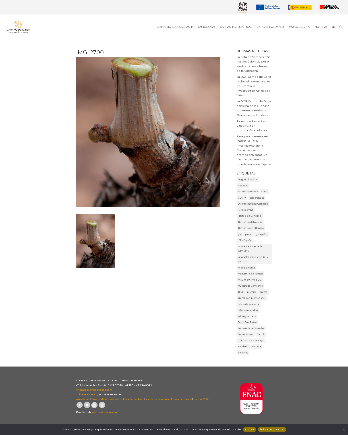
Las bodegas (207, 27)
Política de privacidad (104, 398)
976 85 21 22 (89, 394)
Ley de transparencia (157, 398)
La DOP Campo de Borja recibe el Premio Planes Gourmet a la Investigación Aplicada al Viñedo (254, 86)
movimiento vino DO (249, 279)
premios (251, 292)
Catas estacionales (271, 27)
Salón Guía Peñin (247, 322)
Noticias (321, 27)
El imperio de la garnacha (175, 27)
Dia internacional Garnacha (253, 203)
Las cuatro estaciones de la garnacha (253, 259)
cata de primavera (248, 191)
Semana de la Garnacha (251, 328)
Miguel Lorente (246, 267)
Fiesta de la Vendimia (249, 216)
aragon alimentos (247, 179)
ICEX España (244, 240)
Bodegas (243, 185)
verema (256, 346)
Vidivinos (243, 352)
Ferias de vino (245, 210)
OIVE (241, 292)
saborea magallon (248, 310)
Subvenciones (245, 334)
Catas (264, 191)
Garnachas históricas (236, 27)
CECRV (242, 197)
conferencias (257, 197)
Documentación (182, 398)
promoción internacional (251, 298)
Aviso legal (82, 398)
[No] (343, 429)
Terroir (261, 334)
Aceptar (249, 429)
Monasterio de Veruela (250, 273)
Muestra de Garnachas (250, 285)
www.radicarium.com (105, 412)
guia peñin (262, 234)
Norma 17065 (201, 398)
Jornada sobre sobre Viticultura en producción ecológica (252, 125)
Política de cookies (131, 398)
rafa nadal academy (248, 304)
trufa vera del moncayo (251, 340)
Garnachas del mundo (250, 222)
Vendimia (243, 346)
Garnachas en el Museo (251, 228)
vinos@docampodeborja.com (94, 389)
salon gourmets (247, 316)
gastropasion (245, 234)
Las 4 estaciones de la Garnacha (250, 248)
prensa (263, 292)
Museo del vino (299, 27)
